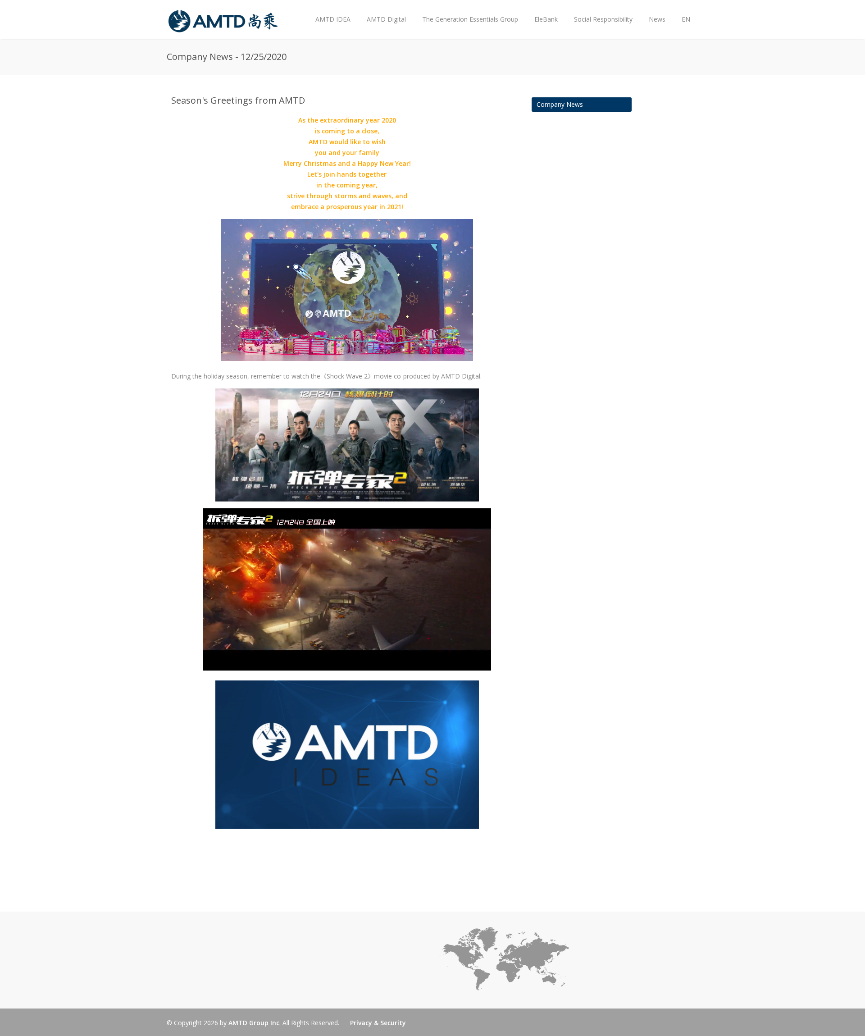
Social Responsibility (603, 19)
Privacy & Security (378, 1022)
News (653, 11)
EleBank (546, 19)
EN (686, 19)
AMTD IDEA (333, 19)
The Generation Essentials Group (470, 19)
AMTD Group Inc (253, 1022)
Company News (560, 104)
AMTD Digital (386, 19)
